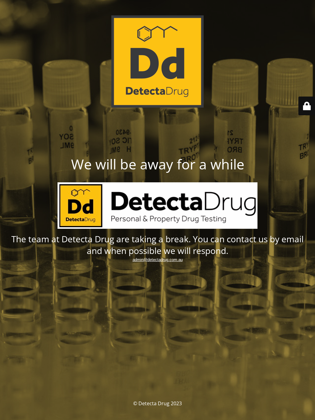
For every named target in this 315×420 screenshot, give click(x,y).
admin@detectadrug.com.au (158, 259)
